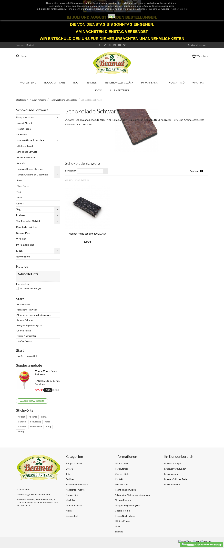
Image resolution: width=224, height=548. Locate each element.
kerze (47, 421)
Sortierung (70, 170)
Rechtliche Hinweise (26, 309)
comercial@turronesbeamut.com (34, 494)
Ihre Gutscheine (172, 484)
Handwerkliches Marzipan (29, 168)
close (111, 16)
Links (117, 526)
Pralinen (91, 82)
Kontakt (118, 479)
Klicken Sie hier (179, 9)
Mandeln (22, 421)
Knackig (20, 163)
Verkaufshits (121, 468)
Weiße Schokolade (25, 157)
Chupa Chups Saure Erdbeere (46, 372)
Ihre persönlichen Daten (176, 479)
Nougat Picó (176, 82)
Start (20, 299)
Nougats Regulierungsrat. (29, 325)
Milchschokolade (25, 146)
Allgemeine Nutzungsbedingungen (33, 314)
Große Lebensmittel (26, 356)
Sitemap (118, 531)
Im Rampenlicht (151, 82)
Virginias (198, 82)
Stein (19, 180)
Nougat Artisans (54, 82)
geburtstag (35, 421)
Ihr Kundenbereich (178, 456)
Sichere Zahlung (24, 320)
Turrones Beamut (30, 288)
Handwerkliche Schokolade (30, 140)
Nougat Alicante (24, 123)
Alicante (33, 417)
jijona (43, 417)
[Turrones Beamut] (112, 63)
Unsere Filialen (122, 474)
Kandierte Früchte (26, 226)
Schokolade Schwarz (26, 151)
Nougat (21, 417)
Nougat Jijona (23, 128)
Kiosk (98, 90)
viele (18, 191)
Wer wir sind (28, 82)
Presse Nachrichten (26, 335)
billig (48, 426)
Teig (75, 82)
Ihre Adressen (171, 474)
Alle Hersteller (119, 90)
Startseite (21, 99)
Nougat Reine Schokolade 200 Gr (87, 233)
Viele (19, 197)
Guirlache (21, 134)
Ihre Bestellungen (172, 463)
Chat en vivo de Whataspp (208, 544)
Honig (21, 431)
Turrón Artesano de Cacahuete (32, 174)
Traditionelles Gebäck (119, 82)
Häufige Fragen (24, 341)
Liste (206, 172)
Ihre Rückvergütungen (175, 468)
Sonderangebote (29, 365)
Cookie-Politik (23, 330)
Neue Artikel (121, 463)
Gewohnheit (23, 256)
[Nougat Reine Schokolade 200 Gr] (87, 207)
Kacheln (202, 171)
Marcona (22, 426)
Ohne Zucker (23, 186)
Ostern (20, 203)
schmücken (36, 426)
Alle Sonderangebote (32, 401)
